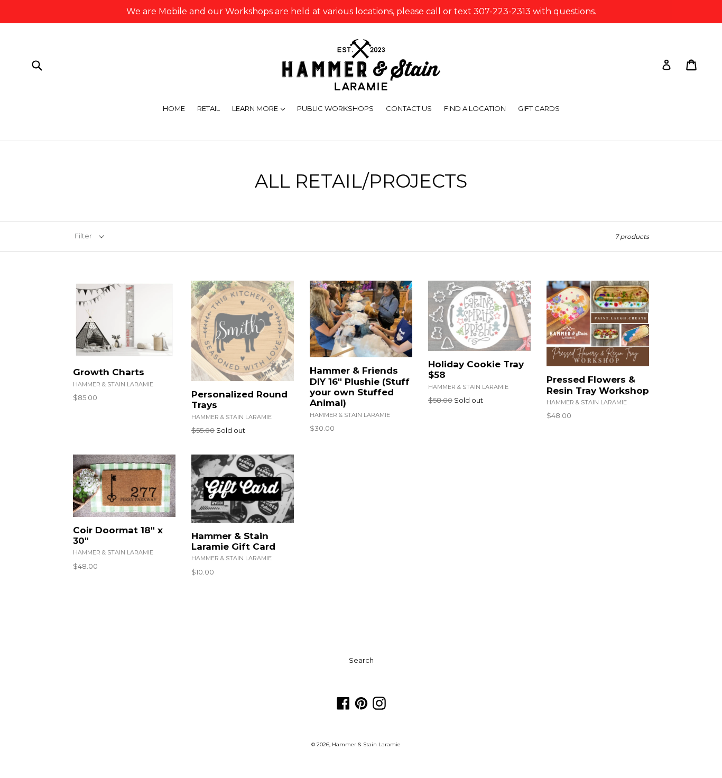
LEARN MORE (261, 108)
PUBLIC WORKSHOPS (335, 108)
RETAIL (208, 108)
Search (361, 660)
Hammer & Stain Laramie (366, 744)
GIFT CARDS (539, 108)
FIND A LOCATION (475, 108)
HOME (174, 108)
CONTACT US (409, 108)
